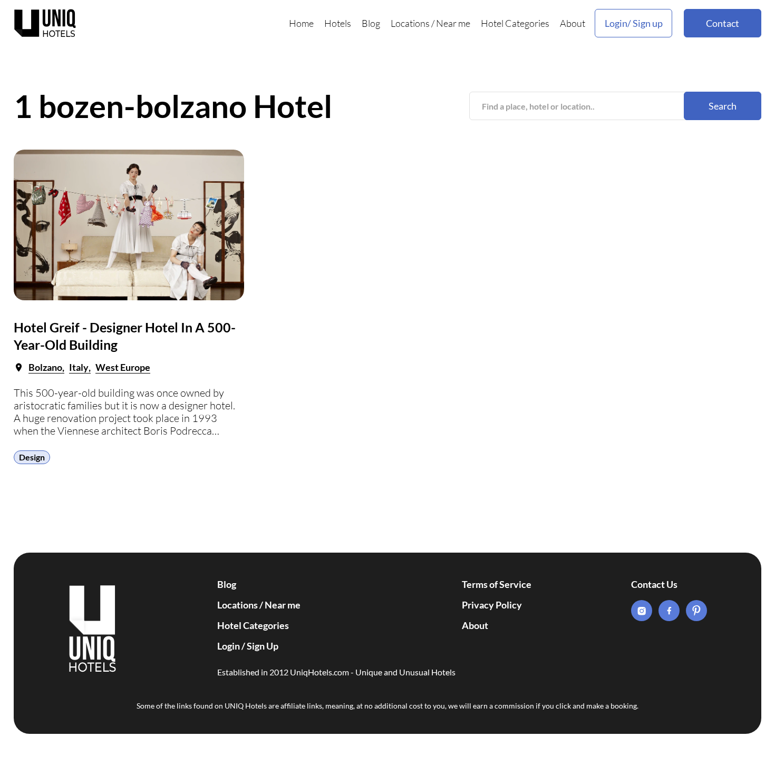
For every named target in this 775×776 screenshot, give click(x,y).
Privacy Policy (492, 605)
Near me (453, 23)
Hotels (337, 23)
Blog (371, 23)
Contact (722, 23)
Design (32, 457)
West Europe (122, 367)
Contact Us (654, 584)
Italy (79, 367)
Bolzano (45, 367)
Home (301, 23)
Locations (410, 23)
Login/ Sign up (634, 23)
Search (723, 106)
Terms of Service (496, 584)
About (572, 23)
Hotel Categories (515, 23)
